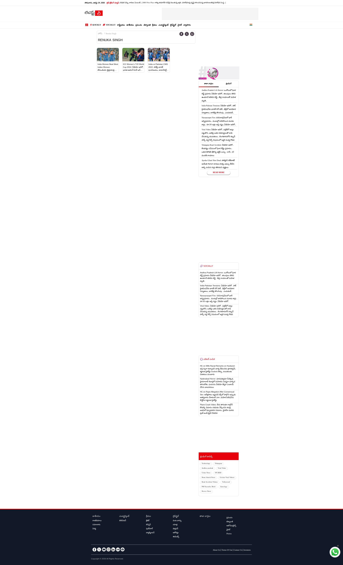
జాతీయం (130, 25)
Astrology (223, 487)
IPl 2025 (218, 473)
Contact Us (238, 550)
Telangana (218, 464)
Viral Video (222, 468)
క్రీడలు (154, 25)
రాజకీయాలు (97, 520)
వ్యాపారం (187, 25)
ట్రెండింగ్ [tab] (229, 84)
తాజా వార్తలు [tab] (208, 84)
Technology (206, 464)
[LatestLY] (94, 14)
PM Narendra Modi (209, 487)
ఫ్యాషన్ (175, 528)
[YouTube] (104, 549)
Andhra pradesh (207, 468)
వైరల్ (180, 25)
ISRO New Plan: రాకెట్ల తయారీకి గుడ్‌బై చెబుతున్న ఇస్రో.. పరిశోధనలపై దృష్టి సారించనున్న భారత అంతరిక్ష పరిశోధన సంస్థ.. (170, 3)
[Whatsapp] (192, 34)
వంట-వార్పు (177, 520)
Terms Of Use (227, 550)
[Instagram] (109, 549)
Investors (247, 550)
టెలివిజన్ (122, 520)
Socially (110, 25)
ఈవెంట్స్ (176, 536)
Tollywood (226, 482)
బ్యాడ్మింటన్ (150, 532)
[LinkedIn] (113, 549)
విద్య (94, 528)
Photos (229, 534)
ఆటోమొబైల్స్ (231, 525)
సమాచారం (96, 524)
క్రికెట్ (147, 520)
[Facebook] (181, 34)
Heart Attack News (208, 478)
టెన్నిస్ (148, 524)
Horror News (206, 491)
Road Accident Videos (210, 482)
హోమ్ (100, 33)
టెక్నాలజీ (147, 25)
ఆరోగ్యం (176, 532)
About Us (216, 550)
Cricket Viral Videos (227, 478)
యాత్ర (175, 524)
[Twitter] (187, 34)
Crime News (206, 473)
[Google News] (118, 549)
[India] (251, 25)
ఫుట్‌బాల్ (149, 528)
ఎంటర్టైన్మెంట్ (164, 25)
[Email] (123, 549)
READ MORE (218, 172)
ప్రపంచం (138, 25)
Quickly (96, 25)
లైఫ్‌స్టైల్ (173, 25)
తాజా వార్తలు (205, 516)
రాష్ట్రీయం (121, 25)
